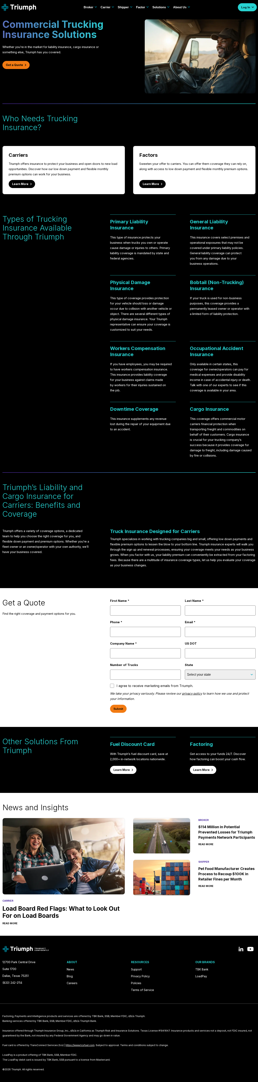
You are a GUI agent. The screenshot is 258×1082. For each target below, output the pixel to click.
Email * (190, 622)
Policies (136, 983)
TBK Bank (201, 969)
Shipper (123, 7)
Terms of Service (142, 990)
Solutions (159, 7)
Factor (140, 7)
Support (136, 969)
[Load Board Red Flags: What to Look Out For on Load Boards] (63, 856)
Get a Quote (14, 65)
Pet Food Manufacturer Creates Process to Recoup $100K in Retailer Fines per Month (226, 874)
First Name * (119, 601)
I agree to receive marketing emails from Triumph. (155, 686)
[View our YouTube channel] (250, 949)
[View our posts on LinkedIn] (241, 949)
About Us (179, 7)
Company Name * (123, 643)
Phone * (116, 622)
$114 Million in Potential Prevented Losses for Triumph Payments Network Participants (226, 832)
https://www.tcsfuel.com (80, 1045)
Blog (70, 976)
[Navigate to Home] (18, 7)
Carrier (105, 7)
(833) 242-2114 (12, 982)
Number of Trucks (124, 665)
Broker (88, 7)
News (70, 969)
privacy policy (192, 693)
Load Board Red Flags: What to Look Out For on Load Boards (61, 912)
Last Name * (194, 601)
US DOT (191, 643)
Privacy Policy (140, 976)
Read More (10, 923)
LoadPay (201, 976)
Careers (72, 983)
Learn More (20, 184)
